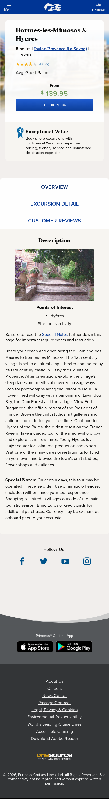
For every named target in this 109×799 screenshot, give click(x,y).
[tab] (54, 187)
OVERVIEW (54, 187)
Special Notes (55, 334)
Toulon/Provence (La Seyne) (60, 49)
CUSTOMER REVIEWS (54, 220)
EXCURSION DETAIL (54, 204)
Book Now (54, 105)
